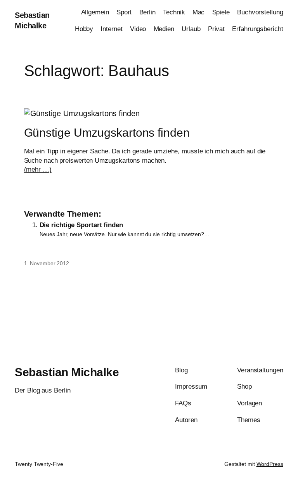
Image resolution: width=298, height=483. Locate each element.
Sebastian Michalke (67, 372)
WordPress (269, 464)
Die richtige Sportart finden (81, 225)
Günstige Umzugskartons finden (107, 132)
